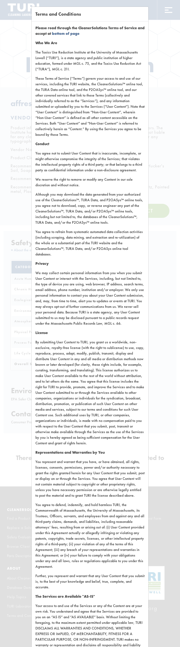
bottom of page (65, 33)
